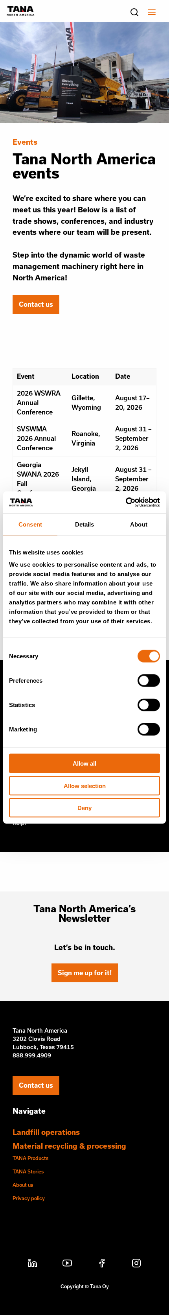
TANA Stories (28, 1171)
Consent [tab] (30, 524)
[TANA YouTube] (67, 1264)
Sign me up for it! (85, 972)
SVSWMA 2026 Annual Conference (36, 438)
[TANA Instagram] (136, 1264)
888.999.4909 (32, 1055)
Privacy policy (29, 1198)
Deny (84, 808)
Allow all (84, 763)
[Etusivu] (20, 13)
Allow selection (85, 785)
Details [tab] (84, 524)
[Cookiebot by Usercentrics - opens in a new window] (125, 502)
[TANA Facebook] (102, 1264)
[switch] (149, 680)
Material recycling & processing (69, 1146)
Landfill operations (46, 1132)
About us (23, 1185)
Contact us (36, 304)
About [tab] (138, 524)
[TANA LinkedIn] (32, 1264)
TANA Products (30, 1158)
